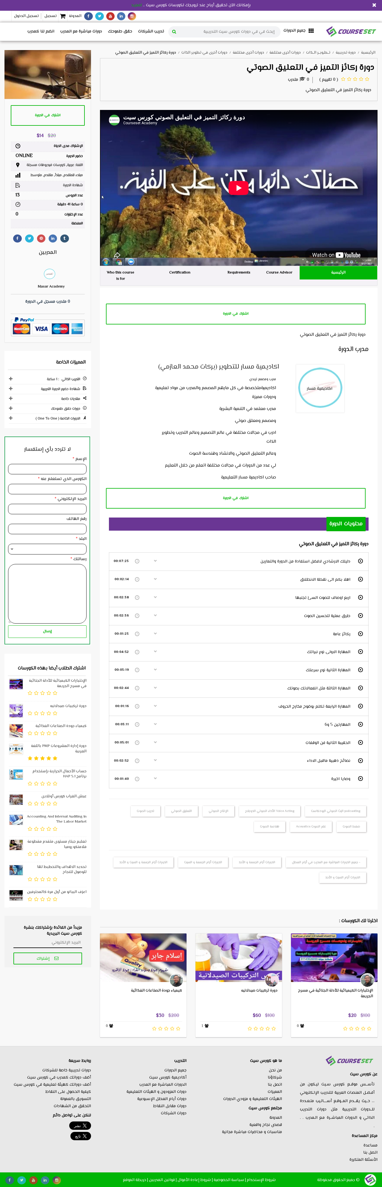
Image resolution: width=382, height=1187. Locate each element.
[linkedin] (121, 16)
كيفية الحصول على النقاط (68, 1092)
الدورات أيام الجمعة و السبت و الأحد (143, 862)
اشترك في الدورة (235, 314)
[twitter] (99, 16)
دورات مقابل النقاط (170, 1106)
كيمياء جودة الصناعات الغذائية (156, 991)
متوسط (36, 175)
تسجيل (50, 16)
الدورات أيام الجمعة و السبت (203, 862)
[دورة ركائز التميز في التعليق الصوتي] (47, 74)
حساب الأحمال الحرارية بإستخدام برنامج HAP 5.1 (60, 774)
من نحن (275, 1070)
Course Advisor (279, 273)
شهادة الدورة (73, 185)
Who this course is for (120, 276)
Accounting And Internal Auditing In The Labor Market (57, 819)
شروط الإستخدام (261, 1180)
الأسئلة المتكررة (363, 1160)
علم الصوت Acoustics (311, 826)
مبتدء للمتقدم (73, 175)
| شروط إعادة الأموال (195, 1180)
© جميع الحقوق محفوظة (338, 1180)
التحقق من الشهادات (72, 1106)
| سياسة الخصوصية (230, 1180)
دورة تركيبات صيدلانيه (259, 991)
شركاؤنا (275, 1077)
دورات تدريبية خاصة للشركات (66, 1070)
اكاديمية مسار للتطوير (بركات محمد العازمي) (218, 367)
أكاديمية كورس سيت (168, 1077)
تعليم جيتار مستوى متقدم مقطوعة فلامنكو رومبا (57, 844)
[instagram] (132, 16)
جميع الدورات (175, 1070)
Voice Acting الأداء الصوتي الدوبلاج (269, 811)
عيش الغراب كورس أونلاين (64, 796)
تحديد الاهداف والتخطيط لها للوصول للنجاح (62, 869)
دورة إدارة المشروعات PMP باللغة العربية (59, 748)
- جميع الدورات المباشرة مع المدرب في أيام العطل (326, 862)
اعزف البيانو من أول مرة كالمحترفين (57, 892)
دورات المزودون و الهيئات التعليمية (157, 1092)
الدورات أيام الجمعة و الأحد (257, 862)
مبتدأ (58, 175)
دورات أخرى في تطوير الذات (204, 53)
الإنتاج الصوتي (218, 811)
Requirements (238, 273)
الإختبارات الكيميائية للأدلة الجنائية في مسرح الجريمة (335, 993)
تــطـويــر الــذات (318, 53)
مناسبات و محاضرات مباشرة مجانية (252, 1132)
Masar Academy (51, 287)
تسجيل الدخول (26, 16)
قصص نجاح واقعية (265, 1125)
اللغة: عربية (75, 165)
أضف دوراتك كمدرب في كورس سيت (59, 1077)
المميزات (275, 1092)
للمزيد (136, 5)
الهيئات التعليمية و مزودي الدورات (252, 1099)
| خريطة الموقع (135, 1180)
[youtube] (110, 16)
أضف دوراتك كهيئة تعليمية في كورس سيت (52, 1085)
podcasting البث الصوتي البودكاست (335, 811)
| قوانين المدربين (163, 1180)
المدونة (75, 16)
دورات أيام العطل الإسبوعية (162, 1099)
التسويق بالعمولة (75, 1099)
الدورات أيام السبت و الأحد (342, 877)
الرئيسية (338, 273)
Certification (179, 273)
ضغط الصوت (351, 826)
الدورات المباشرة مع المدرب (163, 1085)
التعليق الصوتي (181, 811)
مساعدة (370, 1145)
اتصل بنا (370, 1152)
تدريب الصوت (145, 811)
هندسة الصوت (269, 826)
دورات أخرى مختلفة (285, 53)
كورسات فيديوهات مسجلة (46, 165)
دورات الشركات (174, 1113)
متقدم (48, 175)
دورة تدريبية (346, 53)
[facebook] (88, 16)
